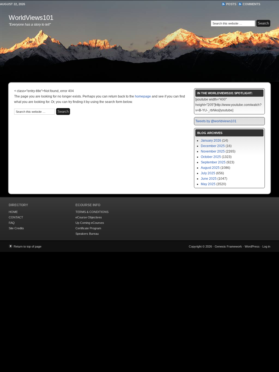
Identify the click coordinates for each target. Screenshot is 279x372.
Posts (231, 4)
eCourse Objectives (88, 217)
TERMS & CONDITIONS (91, 212)
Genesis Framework (228, 246)
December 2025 (213, 146)
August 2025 (210, 168)
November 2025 (213, 151)
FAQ (12, 222)
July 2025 (208, 173)
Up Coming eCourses (89, 222)
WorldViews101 (31, 17)
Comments (251, 4)
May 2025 (208, 184)
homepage (143, 96)
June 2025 (209, 179)
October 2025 (211, 157)
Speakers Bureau (87, 233)
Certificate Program (88, 228)
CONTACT (16, 217)
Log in (266, 246)
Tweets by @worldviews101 (215, 121)
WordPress (252, 246)
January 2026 (211, 140)
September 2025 (213, 162)
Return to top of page (27, 246)
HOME (13, 212)
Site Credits (16, 228)
